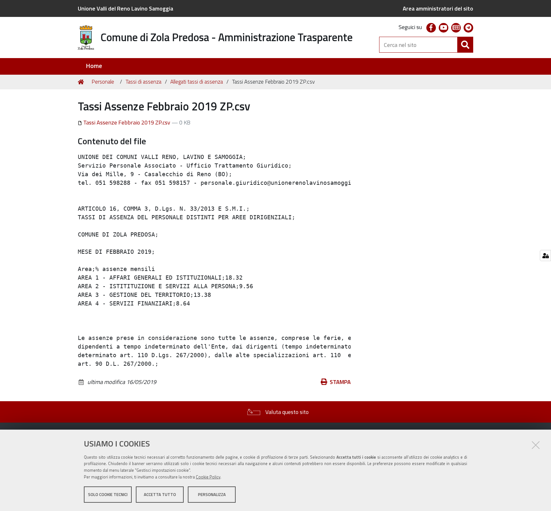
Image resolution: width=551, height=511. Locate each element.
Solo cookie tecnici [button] (108, 494)
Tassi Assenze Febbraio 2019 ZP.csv (127, 122)
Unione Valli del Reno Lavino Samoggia (125, 8)
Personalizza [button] (212, 494)
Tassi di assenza (143, 82)
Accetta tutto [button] (160, 494)
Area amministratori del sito (438, 8)
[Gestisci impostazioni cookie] (545, 255)
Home (94, 66)
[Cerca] (465, 45)
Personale (103, 82)
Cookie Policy (208, 477)
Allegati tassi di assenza (196, 82)
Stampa (340, 382)
